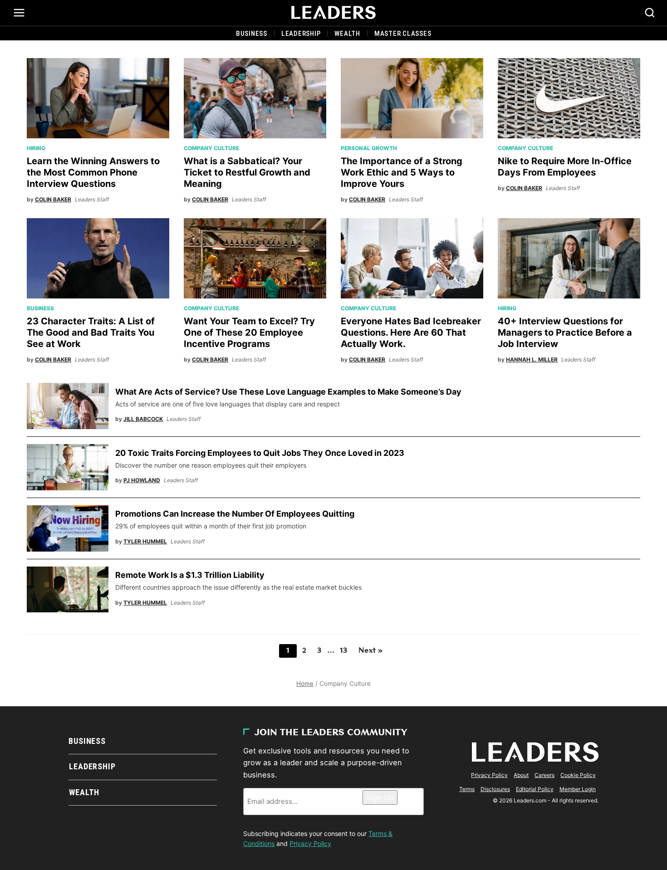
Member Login (577, 789)
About (521, 775)
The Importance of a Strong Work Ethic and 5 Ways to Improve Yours (401, 172)
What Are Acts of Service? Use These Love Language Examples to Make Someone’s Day (288, 391)
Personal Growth (369, 148)
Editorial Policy (535, 789)
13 (344, 651)
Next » (370, 651)
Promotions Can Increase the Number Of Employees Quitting (235, 513)
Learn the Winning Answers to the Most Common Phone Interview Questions (93, 172)
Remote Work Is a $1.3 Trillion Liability (190, 575)
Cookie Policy (578, 775)
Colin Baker (53, 199)
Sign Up (380, 797)
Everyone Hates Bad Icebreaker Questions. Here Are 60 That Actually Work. (411, 332)
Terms (467, 789)
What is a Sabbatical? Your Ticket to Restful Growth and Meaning (247, 172)
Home (305, 683)
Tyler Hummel (145, 541)
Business (251, 33)
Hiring (36, 148)
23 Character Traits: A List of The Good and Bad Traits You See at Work (91, 332)
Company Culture (211, 148)
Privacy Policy (310, 843)
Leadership (301, 33)
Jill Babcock (143, 418)
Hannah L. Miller (532, 359)
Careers (544, 775)
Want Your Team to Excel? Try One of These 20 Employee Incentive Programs (249, 332)
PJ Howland (141, 480)
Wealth (347, 33)
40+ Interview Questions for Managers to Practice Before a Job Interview (565, 332)
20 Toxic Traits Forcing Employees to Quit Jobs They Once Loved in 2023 (259, 453)
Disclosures (495, 789)
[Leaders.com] (333, 13)
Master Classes (403, 33)
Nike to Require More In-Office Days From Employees (565, 167)
